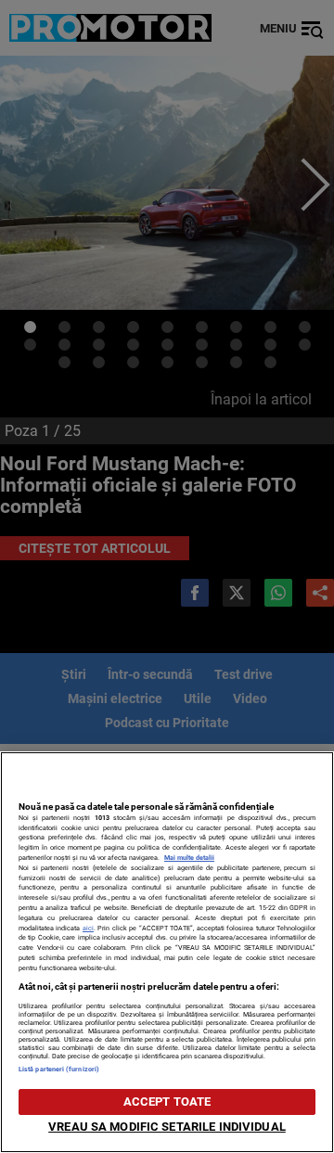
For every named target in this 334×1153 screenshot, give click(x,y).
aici (88, 928)
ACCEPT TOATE (167, 1101)
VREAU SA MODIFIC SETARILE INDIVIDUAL (167, 1127)
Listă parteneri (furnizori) (59, 1069)
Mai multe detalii (189, 857)
